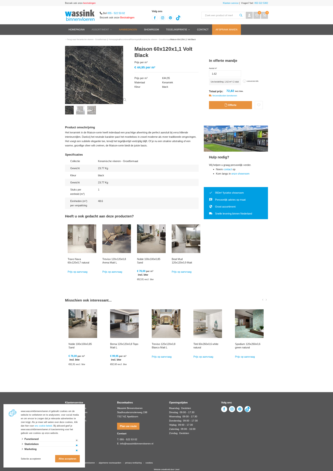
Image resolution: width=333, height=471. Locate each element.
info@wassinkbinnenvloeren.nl (136, 443)
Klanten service (230, 3)
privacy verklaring (133, 463)
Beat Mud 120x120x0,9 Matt (182, 261)
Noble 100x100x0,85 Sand (148, 261)
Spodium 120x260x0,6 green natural (247, 345)
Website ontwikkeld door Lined (166, 469)
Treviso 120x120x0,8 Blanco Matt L (163, 345)
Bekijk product (83, 377)
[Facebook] (155, 18)
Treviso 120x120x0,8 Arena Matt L (114, 261)
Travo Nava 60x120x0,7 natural (78, 261)
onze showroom (240, 173)
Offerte (231, 105)
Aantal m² (213, 68)
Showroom (151, 29)
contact (228, 169)
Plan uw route (128, 426)
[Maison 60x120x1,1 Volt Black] (94, 74)
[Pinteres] (170, 18)
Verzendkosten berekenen (224, 95)
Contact (203, 29)
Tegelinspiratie (176, 29)
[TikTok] (178, 18)
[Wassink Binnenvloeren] (80, 14)
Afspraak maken (226, 29)
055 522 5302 (261, 3)
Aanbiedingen (128, 29)
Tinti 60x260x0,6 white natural (205, 345)
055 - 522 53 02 (116, 13)
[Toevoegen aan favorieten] (259, 105)
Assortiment (100, 29)
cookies (149, 463)
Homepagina (77, 29)
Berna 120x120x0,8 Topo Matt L (124, 345)
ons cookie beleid (43, 425)
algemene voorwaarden (110, 463)
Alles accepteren (67, 458)
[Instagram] (163, 18)
